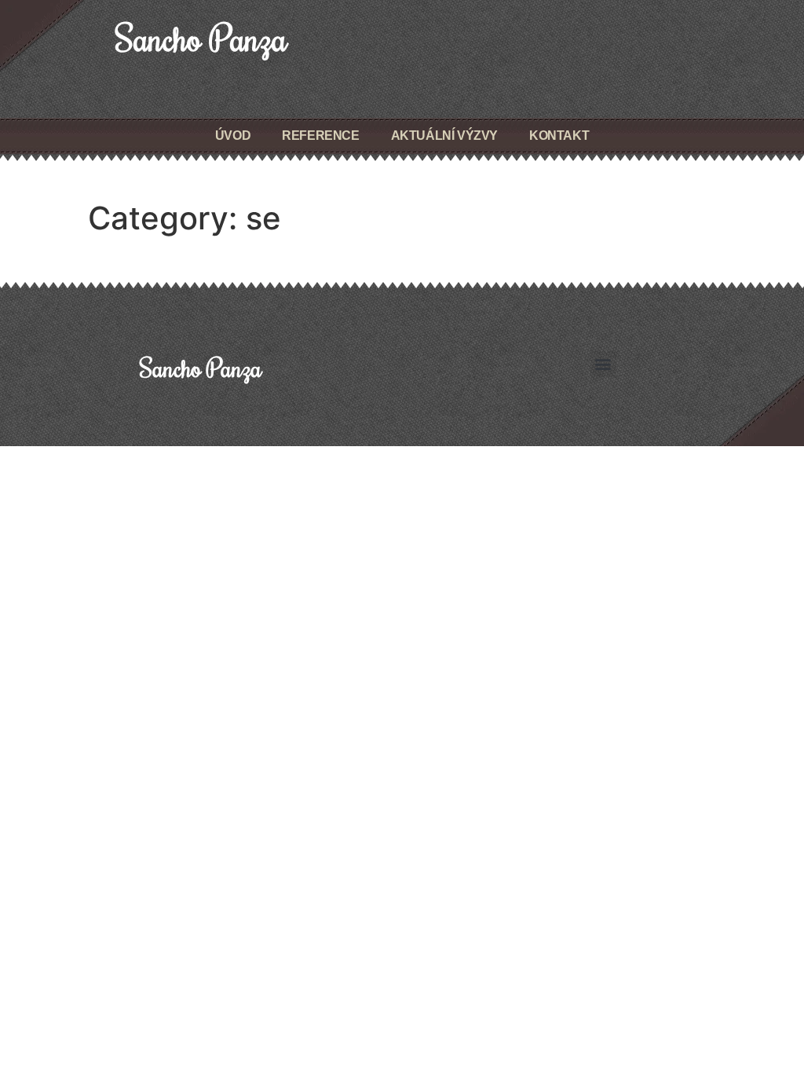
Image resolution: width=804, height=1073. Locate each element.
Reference (320, 135)
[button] (603, 364)
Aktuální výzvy (444, 135)
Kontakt (559, 135)
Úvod (232, 135)
